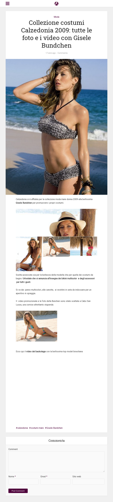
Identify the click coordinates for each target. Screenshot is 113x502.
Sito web (76, 476)
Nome (12, 476)
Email (44, 476)
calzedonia (22, 428)
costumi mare (37, 428)
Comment (13, 449)
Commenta (63, 53)
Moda (56, 17)
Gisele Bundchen (54, 428)
